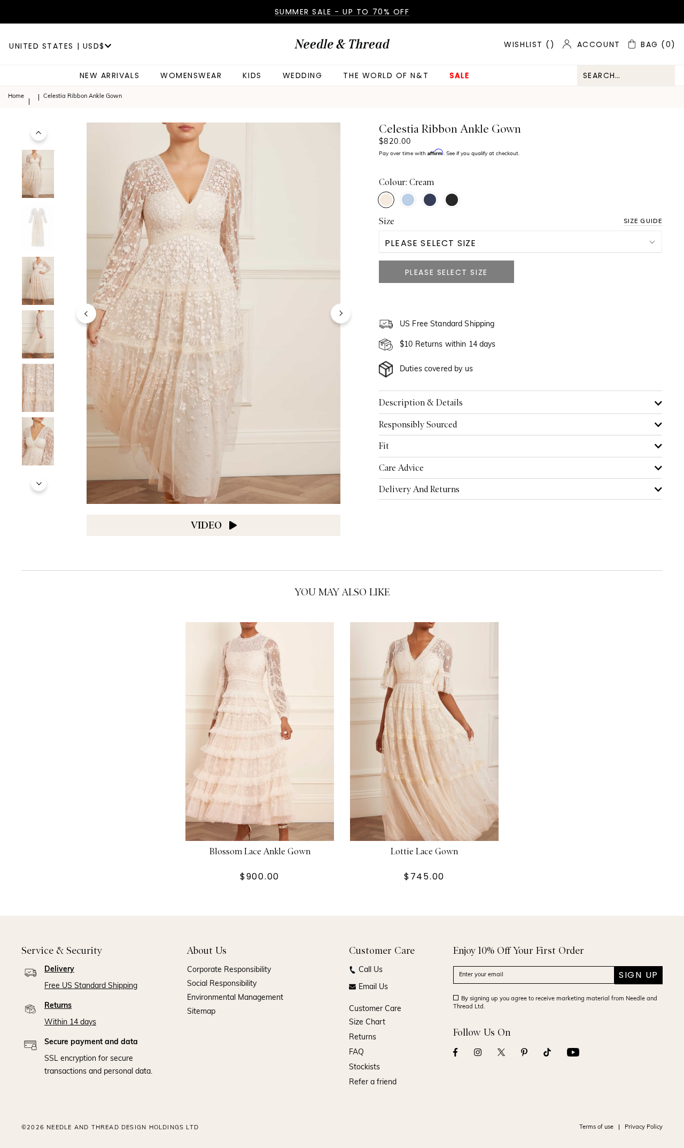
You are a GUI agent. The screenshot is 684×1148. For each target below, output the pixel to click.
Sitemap (201, 1012)
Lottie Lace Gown (424, 851)
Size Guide (643, 221)
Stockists (364, 1067)
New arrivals (109, 75)
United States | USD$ (57, 46)
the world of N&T (386, 75)
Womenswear (191, 75)
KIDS (252, 75)
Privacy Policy (644, 1127)
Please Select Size (431, 243)
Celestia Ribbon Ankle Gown (82, 97)
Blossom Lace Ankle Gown (259, 851)
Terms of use (596, 1127)
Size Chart (367, 1023)
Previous (38, 133)
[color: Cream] (386, 200)
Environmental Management (235, 998)
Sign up (638, 975)
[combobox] (626, 75)
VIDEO (207, 525)
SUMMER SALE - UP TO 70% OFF (342, 12)
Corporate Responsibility (229, 970)
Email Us (373, 987)
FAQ (356, 1052)
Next (38, 483)
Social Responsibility (221, 984)
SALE (459, 75)
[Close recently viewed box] (660, 314)
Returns (362, 1038)
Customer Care (375, 1009)
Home (16, 97)
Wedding (303, 75)
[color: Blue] (408, 200)
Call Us (371, 970)
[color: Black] (452, 200)
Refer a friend (373, 1082)
